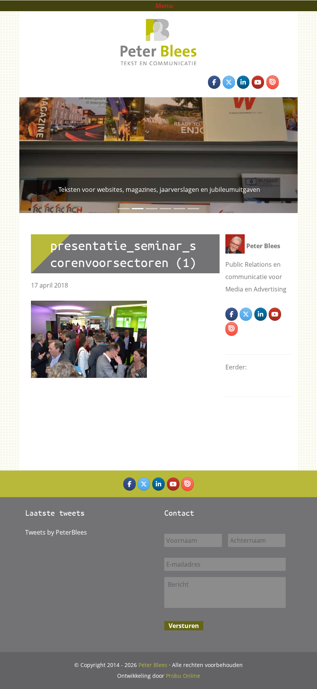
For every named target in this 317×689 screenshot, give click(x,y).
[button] (26, 155)
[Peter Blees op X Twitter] (229, 82)
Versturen (184, 625)
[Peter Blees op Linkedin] (243, 82)
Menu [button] (164, 6)
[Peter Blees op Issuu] (272, 82)
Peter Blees (158, 30)
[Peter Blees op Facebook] (214, 82)
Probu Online (183, 675)
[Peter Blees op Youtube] (258, 82)
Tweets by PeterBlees (56, 532)
